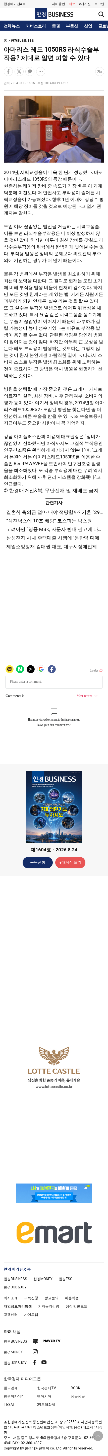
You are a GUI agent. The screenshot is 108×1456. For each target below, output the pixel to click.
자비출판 (58, 4)
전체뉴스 (12, 26)
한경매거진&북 (15, 4)
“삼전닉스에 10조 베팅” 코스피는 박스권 (49, 521)
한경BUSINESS (22, 40)
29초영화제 (46, 1405)
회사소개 (11, 1298)
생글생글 (78, 1396)
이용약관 (72, 1298)
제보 (72, 4)
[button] (99, 4)
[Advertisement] (54, 958)
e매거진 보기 (70, 862)
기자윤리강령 (48, 1306)
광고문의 (51, 1298)
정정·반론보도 (76, 1306)
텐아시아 (44, 1396)
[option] (54, 1067)
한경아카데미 (14, 1396)
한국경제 (11, 1388)
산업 (88, 26)
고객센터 (11, 1314)
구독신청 (37, 862)
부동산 (72, 26)
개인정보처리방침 (18, 1306)
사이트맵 (31, 1314)
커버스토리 (36, 26)
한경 (15, 1279)
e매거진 (85, 4)
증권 (56, 26)
